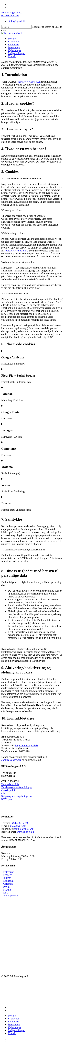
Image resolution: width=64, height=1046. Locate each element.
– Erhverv (6, 874)
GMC (4, 793)
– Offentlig (7, 883)
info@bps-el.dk (16, 21)
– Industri (6, 877)
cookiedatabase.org (11, 759)
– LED (5, 892)
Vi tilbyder (13, 41)
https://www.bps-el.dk (29, 81)
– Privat (5, 886)
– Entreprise (7, 872)
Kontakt (12, 56)
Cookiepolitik (8, 790)
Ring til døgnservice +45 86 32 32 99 (11, 14)
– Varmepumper (9, 895)
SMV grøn (6, 799)
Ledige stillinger (16, 53)
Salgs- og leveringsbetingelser (16, 796)
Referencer (13, 44)
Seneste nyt (14, 47)
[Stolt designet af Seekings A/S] (26, 1001)
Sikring (7, 889)
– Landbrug (7, 880)
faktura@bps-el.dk (23, 828)
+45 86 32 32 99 (19, 823)
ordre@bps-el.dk (25, 831)
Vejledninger (14, 50)
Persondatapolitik (10, 784)
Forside (12, 38)
